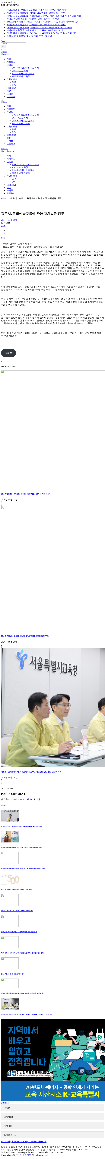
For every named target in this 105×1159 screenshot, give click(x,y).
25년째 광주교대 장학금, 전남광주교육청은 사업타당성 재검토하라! (39, 27)
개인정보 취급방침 (37, 1141)
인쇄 (3, 238)
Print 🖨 (9, 352)
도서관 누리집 (10, 1135)
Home (3, 198)
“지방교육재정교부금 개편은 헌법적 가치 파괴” (17, 911)
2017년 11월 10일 (9, 220)
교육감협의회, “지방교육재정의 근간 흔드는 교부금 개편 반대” (37, 10)
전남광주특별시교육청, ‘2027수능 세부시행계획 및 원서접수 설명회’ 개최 (42, 33)
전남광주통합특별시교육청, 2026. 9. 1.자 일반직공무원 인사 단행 (23, 868)
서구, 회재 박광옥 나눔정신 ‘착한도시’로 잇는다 (17, 889)
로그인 (3, 49)
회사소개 (5, 1141)
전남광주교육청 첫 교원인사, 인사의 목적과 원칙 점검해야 (35, 30)
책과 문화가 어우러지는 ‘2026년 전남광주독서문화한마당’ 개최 (22, 953)
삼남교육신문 (24, 1155)
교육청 (7, 1108)
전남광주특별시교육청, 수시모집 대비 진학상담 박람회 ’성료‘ (36, 24)
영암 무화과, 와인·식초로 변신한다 (12, 974)
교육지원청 (9, 1117)
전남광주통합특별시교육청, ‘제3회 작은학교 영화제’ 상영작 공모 (23, 993)
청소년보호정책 (19, 1141)
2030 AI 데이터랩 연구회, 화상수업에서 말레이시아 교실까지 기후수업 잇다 (43, 22)
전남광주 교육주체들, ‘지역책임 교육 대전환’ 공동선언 (33, 19)
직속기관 (8, 1126)
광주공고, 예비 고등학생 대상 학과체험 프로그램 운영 (19, 932)
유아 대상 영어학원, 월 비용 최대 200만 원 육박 (29, 36)
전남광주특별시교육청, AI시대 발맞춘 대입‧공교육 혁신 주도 (36, 13)
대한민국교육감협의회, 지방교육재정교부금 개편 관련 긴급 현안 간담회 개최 (44, 16)
